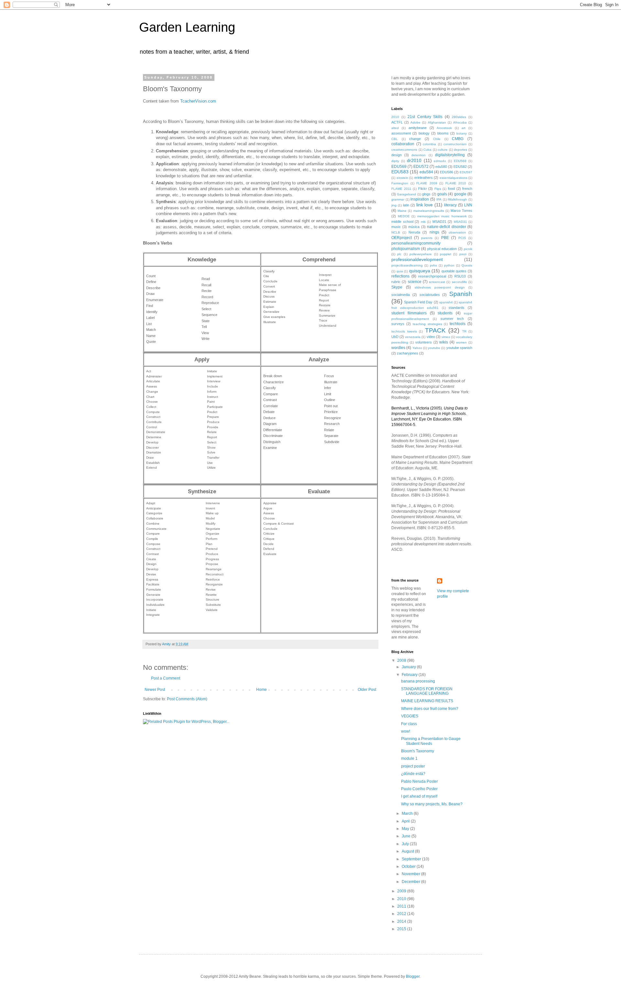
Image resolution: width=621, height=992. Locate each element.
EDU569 (399, 166)
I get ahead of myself (419, 796)
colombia (429, 144)
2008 (402, 660)
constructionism (454, 144)
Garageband (406, 194)
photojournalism (405, 248)
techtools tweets (404, 331)
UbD (394, 337)
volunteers (423, 342)
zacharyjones (407, 353)
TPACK (435, 330)
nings (434, 232)
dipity (395, 161)
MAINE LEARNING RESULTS (427, 701)
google (460, 194)
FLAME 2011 (401, 189)
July (406, 844)
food (451, 189)
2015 (402, 929)
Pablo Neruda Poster (419, 781)
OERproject (401, 237)
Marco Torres (461, 211)
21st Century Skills (425, 116)
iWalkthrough (457, 199)
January (409, 667)
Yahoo (417, 348)
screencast (437, 282)
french (467, 189)
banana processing (418, 681)
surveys (397, 324)
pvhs (433, 265)
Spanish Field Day (418, 302)
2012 (402, 913)
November (411, 874)
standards (456, 308)
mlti (423, 221)
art (463, 128)
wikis (443, 342)
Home (261, 689)
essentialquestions (453, 178)
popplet (445, 254)
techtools (457, 324)
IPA (438, 199)
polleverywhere (420, 254)
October (409, 866)
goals (442, 194)
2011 (402, 906)
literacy (450, 205)
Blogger (412, 976)
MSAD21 (439, 221)
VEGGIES (409, 716)
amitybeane (418, 128)
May (406, 828)
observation (457, 232)
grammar (397, 199)
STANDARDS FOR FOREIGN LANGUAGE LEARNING (426, 691)
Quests (467, 265)
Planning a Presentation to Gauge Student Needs (431, 741)
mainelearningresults (428, 211)
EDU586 (446, 172)
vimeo (445, 337)
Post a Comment (165, 678)
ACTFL (397, 122)
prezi (462, 254)
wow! (405, 731)
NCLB (395, 232)
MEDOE (404, 216)
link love (424, 204)
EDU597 (466, 172)
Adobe (415, 122)
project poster (413, 766)
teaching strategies (427, 324)
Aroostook (444, 128)
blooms (443, 133)
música (413, 227)
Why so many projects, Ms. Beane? (432, 804)
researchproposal (432, 276)
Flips (437, 189)
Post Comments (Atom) (187, 699)
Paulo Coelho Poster (419, 789)
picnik (468, 249)
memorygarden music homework (442, 216)
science (414, 281)
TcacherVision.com (198, 101)
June (406, 836)
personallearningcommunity (416, 243)
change (415, 139)
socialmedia (400, 295)
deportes (460, 149)
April (406, 821)
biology (424, 133)
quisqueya (419, 270)
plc (399, 254)
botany (461, 133)
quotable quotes (454, 271)
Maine (402, 211)
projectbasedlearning (407, 265)
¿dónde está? (413, 773)
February (410, 674)
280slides (459, 117)
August (408, 851)
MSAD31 (460, 221)
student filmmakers (409, 313)
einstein (402, 178)
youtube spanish (459, 348)
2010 (395, 117)
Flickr (422, 189)
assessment (401, 133)
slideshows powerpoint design (440, 287)
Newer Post (155, 689)
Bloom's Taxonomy (417, 751)
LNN (468, 205)
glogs (426, 194)
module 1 (409, 758)
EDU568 (460, 161)
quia (400, 271)
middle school (402, 221)
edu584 (426, 172)
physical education (442, 249)
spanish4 (446, 302)
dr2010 (414, 160)
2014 (402, 921)
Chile (437, 139)
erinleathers (423, 178)
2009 (402, 891)
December (411, 881)
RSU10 (460, 276)
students (445, 313)
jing (394, 205)
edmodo (440, 161)
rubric (395, 282)
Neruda (414, 232)
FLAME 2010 (455, 183)
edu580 (441, 167)
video (431, 337)
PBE (445, 237)
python (449, 265)
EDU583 (400, 171)
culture (443, 149)
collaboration (402, 144)
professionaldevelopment (417, 259)
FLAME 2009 (426, 183)
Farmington (399, 183)
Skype (396, 287)
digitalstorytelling (450, 155)
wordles (398, 347)
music (396, 227)
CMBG (457, 138)
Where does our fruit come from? (429, 708)
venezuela (412, 337)
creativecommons (404, 149)
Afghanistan (437, 122)
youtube (434, 348)
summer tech (452, 319)
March (408, 813)
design (396, 155)
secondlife (459, 282)
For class (409, 724)
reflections (400, 276)
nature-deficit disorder (446, 226)
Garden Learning (187, 27)
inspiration (419, 199)
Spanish (460, 293)
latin (406, 205)
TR (464, 331)
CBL (394, 139)
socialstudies (429, 295)
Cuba (427, 149)
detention (418, 155)
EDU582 (460, 167)
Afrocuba (460, 122)
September (412, 859)
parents (426, 238)
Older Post (367, 689)
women (461, 342)
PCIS (462, 238)
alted (395, 128)
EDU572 (421, 166)
